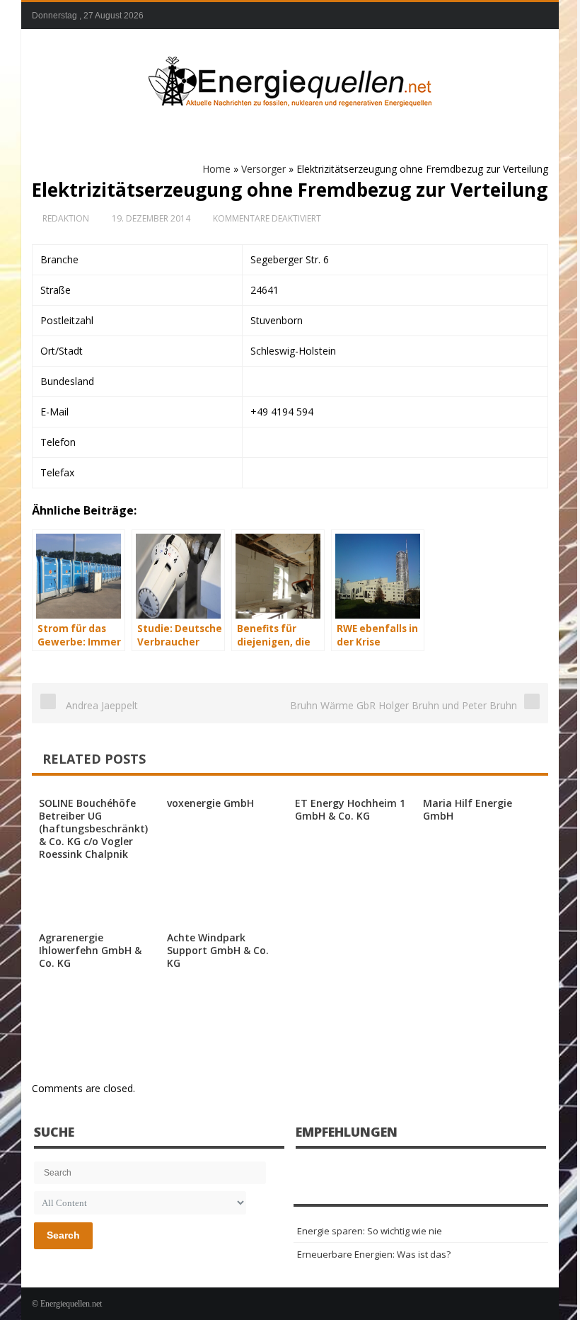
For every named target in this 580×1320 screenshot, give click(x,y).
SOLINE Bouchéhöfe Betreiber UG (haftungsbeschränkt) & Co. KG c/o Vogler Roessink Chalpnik (93, 828)
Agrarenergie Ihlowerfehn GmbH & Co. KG (90, 950)
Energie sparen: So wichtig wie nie (369, 1230)
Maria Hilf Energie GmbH (467, 809)
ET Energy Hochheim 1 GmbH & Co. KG (350, 809)
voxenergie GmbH (210, 803)
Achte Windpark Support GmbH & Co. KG (218, 950)
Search (63, 1235)
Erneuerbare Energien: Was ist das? (374, 1254)
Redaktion (65, 218)
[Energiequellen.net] (290, 78)
